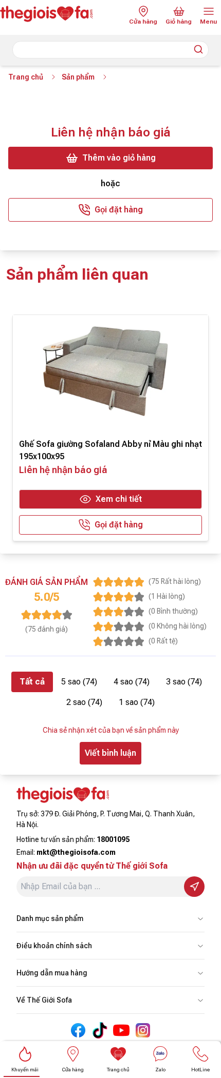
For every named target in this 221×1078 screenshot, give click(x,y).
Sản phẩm (78, 77)
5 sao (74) (79, 682)
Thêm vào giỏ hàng (119, 158)
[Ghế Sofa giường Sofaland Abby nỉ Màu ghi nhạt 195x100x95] (110, 373)
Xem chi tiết (119, 499)
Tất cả (32, 682)
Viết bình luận (110, 753)
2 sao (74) (84, 702)
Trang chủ (25, 77)
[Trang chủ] (54, 14)
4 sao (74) (132, 682)
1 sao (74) (137, 702)
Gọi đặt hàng (119, 209)
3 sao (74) (184, 682)
